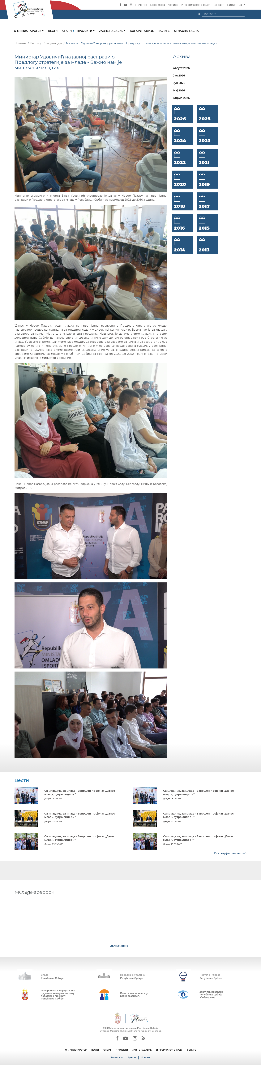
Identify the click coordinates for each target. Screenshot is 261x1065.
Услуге (163, 31)
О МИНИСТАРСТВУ (76, 1050)
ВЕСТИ (95, 1050)
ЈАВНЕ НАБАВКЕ (142, 1050)
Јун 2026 (179, 83)
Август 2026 (181, 68)
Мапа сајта (157, 5)
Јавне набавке (111, 31)
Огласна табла (186, 31)
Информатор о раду (195, 5)
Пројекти (85, 31)
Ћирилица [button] (235, 5)
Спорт (67, 31)
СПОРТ (107, 1050)
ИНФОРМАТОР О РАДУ (169, 1050)
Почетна (141, 5)
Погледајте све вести (230, 853)
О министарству (28, 31)
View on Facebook (119, 946)
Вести (53, 31)
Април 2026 (181, 98)
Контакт (218, 5)
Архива (173, 5)
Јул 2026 (179, 75)
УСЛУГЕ (191, 1050)
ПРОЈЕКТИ (122, 1050)
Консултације (142, 31)
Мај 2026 (179, 90)
